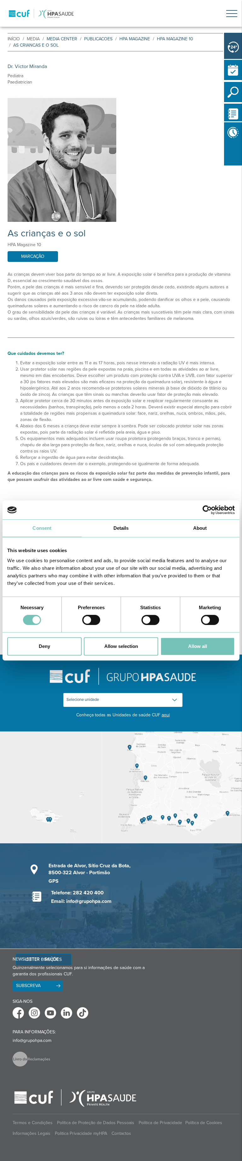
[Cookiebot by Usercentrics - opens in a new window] (207, 510)
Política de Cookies (203, 1122)
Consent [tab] (41, 528)
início (14, 39)
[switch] (91, 620)
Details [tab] (121, 528)
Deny (44, 646)
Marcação (32, 256)
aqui (166, 715)
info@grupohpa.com (32, 1040)
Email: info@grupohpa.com (81, 901)
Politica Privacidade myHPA (81, 1133)
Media (33, 39)
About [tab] (200, 528)
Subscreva (28, 985)
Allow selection (121, 646)
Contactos (121, 1133)
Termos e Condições (33, 1122)
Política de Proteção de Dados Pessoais (95, 1122)
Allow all (197, 646)
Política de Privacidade (160, 1122)
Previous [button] (225, 167)
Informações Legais (31, 1133)
